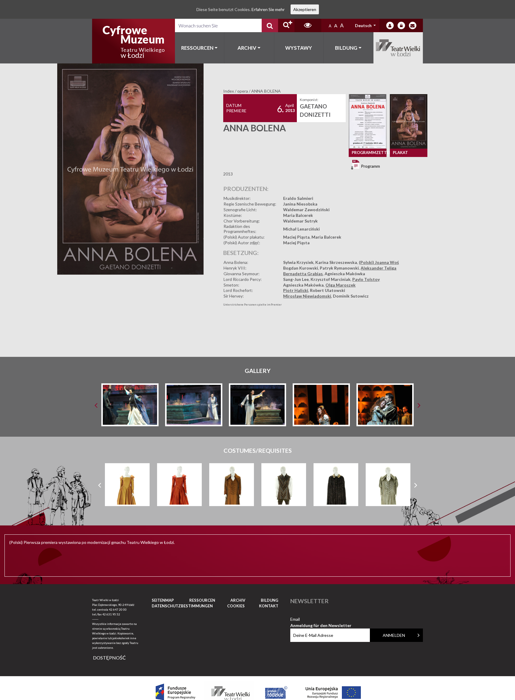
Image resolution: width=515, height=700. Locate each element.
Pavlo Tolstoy (366, 279)
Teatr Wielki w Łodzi (398, 47)
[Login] (390, 25)
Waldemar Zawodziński (306, 209)
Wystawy (298, 48)
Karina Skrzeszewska (336, 262)
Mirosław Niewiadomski (307, 295)
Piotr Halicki (295, 290)
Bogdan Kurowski (300, 267)
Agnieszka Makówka (345, 273)
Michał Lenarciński (301, 228)
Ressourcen (197, 48)
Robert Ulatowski (327, 290)
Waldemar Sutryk (300, 220)
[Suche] (270, 25)
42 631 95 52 (111, 614)
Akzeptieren (304, 9)
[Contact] (412, 25)
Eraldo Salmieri (298, 198)
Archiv (247, 48)
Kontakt (268, 605)
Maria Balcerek (298, 215)
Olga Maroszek (340, 284)
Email (320, 619)
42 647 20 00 (118, 609)
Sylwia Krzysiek (298, 262)
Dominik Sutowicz (351, 295)
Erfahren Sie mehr (268, 9)
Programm (370, 165)
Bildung (346, 48)
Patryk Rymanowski (339, 267)
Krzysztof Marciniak (330, 279)
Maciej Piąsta (296, 236)
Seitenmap (163, 600)
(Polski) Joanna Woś (379, 262)
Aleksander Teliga (378, 267)
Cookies (236, 605)
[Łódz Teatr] (134, 41)
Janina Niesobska (300, 203)
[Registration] (401, 25)
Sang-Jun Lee (296, 279)
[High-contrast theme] (307, 25)
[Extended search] (286, 25)
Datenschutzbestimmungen (182, 605)
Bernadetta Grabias (303, 273)
